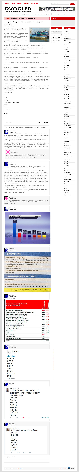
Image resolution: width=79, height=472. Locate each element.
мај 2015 (66, 139)
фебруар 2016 (67, 121)
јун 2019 (66, 47)
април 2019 (66, 51)
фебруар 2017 (67, 98)
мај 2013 (66, 188)
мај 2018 (66, 71)
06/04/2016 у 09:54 (12, 250)
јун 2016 (66, 112)
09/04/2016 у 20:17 (12, 347)
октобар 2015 (67, 130)
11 (51, 37)
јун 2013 (66, 186)
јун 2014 (66, 163)
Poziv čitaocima (34, 3)
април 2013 (66, 190)
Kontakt (19, 3)
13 (54, 37)
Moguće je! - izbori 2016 (17, 18)
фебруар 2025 (67, 38)
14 (56, 37)
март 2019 (66, 54)
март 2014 (66, 165)
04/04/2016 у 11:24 (12, 164)
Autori (18, 14)
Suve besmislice (15, 102)
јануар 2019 (66, 58)
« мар (52, 42)
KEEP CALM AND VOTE (44, 122)
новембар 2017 (67, 85)
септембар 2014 (67, 156)
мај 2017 (66, 92)
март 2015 (66, 143)
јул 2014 (66, 161)
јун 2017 (66, 89)
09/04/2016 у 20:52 (12, 384)
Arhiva (13, 3)
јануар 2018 (66, 80)
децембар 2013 (67, 172)
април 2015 (66, 141)
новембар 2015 (67, 127)
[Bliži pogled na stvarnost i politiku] (18, 12)
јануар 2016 (66, 123)
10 (61, 36)
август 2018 (66, 65)
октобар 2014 (67, 154)
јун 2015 (66, 136)
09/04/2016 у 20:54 (12, 424)
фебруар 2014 (67, 168)
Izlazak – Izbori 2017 (9, 14)
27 (54, 40)
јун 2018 (66, 69)
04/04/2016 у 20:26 (12, 198)
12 (53, 37)
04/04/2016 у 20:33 (14, 152)
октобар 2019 (67, 45)
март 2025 (66, 36)
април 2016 (66, 116)
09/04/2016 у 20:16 (12, 296)
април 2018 (66, 74)
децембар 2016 (67, 101)
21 (56, 39)
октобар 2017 (67, 87)
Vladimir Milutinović (30, 18)
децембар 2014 (67, 150)
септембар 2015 (67, 132)
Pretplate (26, 3)
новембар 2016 (67, 103)
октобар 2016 (67, 105)
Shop (64, 14)
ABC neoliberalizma (37, 14)
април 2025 (66, 33)
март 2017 (66, 96)
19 (53, 39)
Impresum (7, 3)
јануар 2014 (66, 170)
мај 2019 (66, 49)
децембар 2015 (67, 125)
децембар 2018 (67, 60)
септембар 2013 (67, 179)
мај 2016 (66, 114)
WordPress (20, 468)
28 (56, 40)
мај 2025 (66, 31)
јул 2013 (66, 183)
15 (58, 37)
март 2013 (66, 192)
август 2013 (66, 181)
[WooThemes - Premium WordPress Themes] (70, 468)
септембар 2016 (67, 107)
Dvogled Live (47, 14)
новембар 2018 (67, 63)
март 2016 (66, 118)
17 (61, 37)
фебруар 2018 (67, 78)
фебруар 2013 (67, 194)
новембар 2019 (67, 42)
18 (51, 39)
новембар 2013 (67, 174)
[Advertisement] (60, 23)
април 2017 (66, 94)
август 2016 (66, 109)
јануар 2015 (66, 147)
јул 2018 (66, 67)
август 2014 (66, 159)
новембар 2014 (67, 152)
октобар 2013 (67, 177)
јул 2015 (66, 134)
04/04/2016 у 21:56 (12, 209)
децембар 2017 (67, 83)
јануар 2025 (66, 40)
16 (59, 37)
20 (54, 39)
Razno (59, 14)
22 (58, 39)
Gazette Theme (62, 468)
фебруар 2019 (67, 56)
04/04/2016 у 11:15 (12, 132)
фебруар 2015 (67, 145)
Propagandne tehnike (26, 14)
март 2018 (66, 76)
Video (54, 14)
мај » (55, 42)
